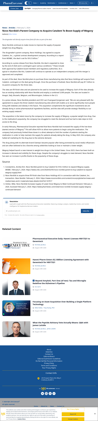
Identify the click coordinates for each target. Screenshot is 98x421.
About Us (44, 406)
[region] (49, 414)
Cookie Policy (21, 419)
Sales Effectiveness (84, 8)
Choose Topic (14, 8)
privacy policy (40, 215)
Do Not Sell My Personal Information (49, 361)
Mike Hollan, (39, 308)
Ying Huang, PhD (49, 308)
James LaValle (51, 329)
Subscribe (86, 211)
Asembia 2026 (73, 8)
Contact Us (49, 354)
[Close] (95, 414)
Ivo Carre (38, 287)
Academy (43, 3)
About (49, 350)
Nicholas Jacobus (40, 245)
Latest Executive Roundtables (60, 8)
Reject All (73, 414)
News (35, 3)
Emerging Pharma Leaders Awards (41, 8)
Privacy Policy (49, 363)
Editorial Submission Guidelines (49, 359)
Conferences (62, 3)
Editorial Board (49, 356)
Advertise (49, 352)
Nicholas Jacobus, (40, 329)
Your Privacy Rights (49, 368)
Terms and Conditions (49, 365)
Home (36, 406)
